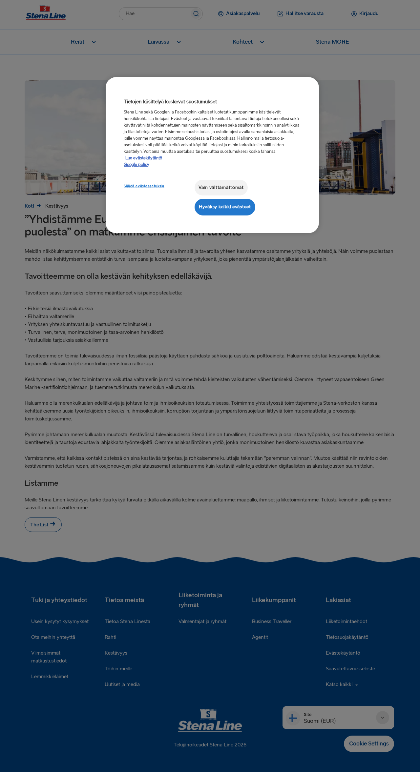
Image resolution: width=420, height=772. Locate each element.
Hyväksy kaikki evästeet (225, 207)
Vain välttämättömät (221, 187)
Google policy (136, 164)
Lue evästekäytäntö (143, 158)
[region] (212, 155)
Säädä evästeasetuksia (144, 186)
